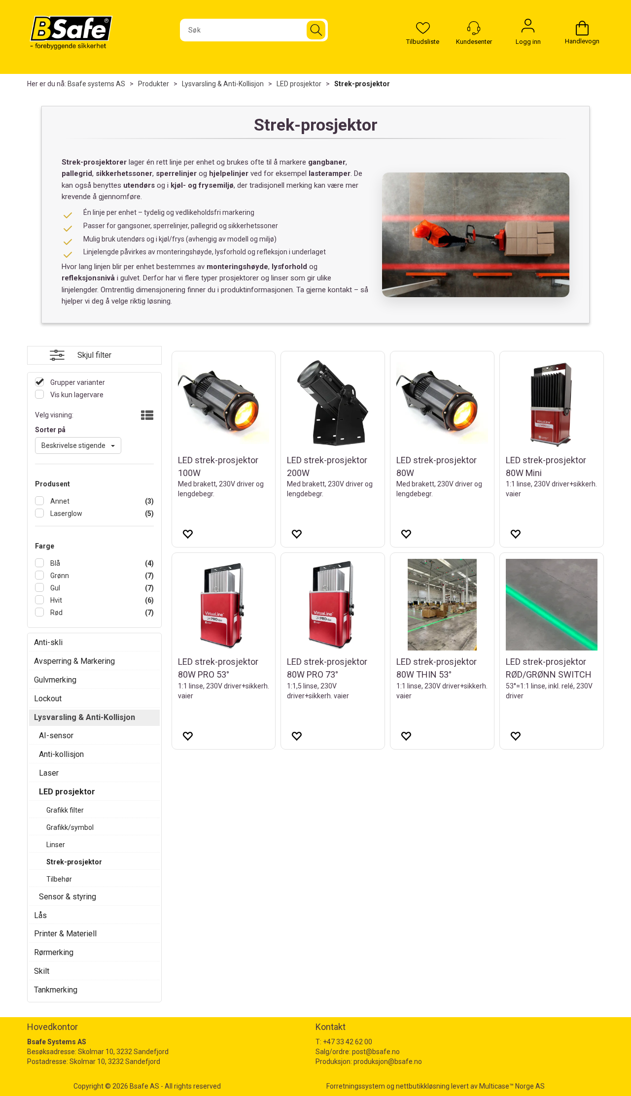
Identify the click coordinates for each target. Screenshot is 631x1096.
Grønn (59, 576)
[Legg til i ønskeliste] (187, 533)
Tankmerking (55, 989)
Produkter (153, 84)
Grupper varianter (77, 382)
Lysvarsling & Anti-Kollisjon (223, 84)
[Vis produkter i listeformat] (146, 416)
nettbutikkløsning (423, 1086)
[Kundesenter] (473, 28)
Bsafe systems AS (96, 84)
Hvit (55, 600)
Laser (49, 773)
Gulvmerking (55, 680)
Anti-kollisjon (61, 754)
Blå (54, 563)
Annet (59, 501)
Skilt (41, 971)
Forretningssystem (355, 1086)
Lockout (48, 698)
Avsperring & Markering (74, 661)
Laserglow (65, 513)
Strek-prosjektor (362, 84)
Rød (56, 612)
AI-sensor (56, 735)
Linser (55, 845)
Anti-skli (48, 642)
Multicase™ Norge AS (512, 1086)
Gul (54, 588)
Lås (40, 915)
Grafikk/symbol (70, 827)
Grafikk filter (65, 810)
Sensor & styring (67, 896)
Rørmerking (53, 952)
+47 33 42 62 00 (347, 1042)
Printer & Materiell (65, 933)
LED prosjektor (299, 84)
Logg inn (528, 28)
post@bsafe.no (376, 1052)
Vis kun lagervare (76, 395)
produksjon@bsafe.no (387, 1061)
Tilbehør (59, 879)
